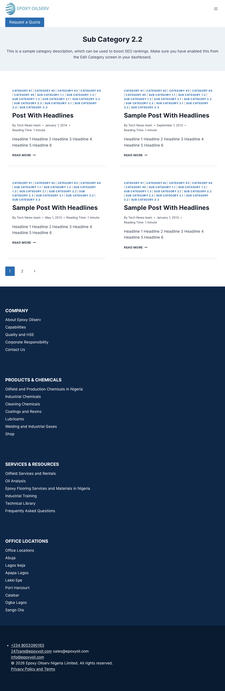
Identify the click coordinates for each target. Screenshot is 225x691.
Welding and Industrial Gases (31, 426)
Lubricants (14, 419)
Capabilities (15, 327)
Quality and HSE (19, 334)
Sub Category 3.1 (58, 103)
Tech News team (29, 125)
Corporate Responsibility (26, 342)
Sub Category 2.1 (56, 99)
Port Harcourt (17, 588)
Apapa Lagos (17, 573)
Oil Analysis (15, 481)
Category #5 (24, 94)
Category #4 (90, 90)
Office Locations (19, 550)
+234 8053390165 (27, 645)
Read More (24, 155)
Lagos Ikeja (15, 565)
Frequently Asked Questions (30, 511)
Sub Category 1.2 (80, 94)
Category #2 (45, 90)
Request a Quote (24, 22)
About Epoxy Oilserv (23, 319)
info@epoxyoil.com (27, 657)
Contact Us (15, 349)
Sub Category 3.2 (80, 195)
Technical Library (20, 503)
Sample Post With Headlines (166, 115)
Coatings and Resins (23, 411)
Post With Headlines (43, 115)
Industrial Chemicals (23, 396)
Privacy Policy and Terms (33, 669)
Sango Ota (14, 610)
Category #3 (68, 90)
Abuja (10, 558)
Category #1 (22, 90)
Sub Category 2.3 (28, 103)
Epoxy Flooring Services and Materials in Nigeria (47, 488)
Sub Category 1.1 (50, 94)
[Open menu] (216, 8)
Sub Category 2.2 (86, 99)
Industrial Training (21, 496)
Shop (9, 434)
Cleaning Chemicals (22, 404)
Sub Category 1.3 (26, 99)
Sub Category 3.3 (34, 107)
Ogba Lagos (16, 602)
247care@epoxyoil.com (31, 651)
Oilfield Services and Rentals (30, 473)
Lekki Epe (13, 580)
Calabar (12, 595)
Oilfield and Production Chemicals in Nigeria (44, 389)
